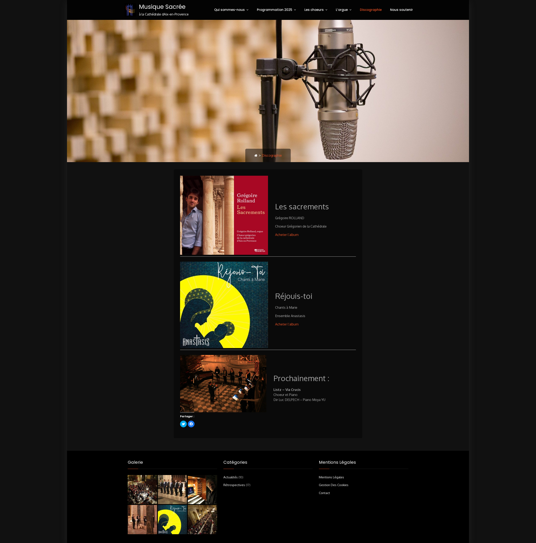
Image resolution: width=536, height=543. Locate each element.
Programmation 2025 (274, 10)
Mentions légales (331, 477)
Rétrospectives (234, 485)
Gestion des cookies (333, 485)
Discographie (371, 10)
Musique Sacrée (162, 7)
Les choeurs (314, 10)
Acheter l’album (287, 235)
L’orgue (342, 10)
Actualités (230, 477)
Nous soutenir (401, 10)
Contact (324, 493)
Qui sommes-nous (229, 10)
